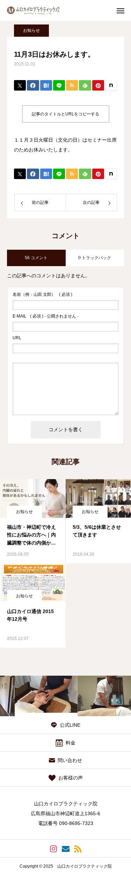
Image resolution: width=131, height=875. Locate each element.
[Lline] (59, 85)
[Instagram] (53, 848)
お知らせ (31, 30)
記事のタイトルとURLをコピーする (65, 114)
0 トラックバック (94, 257)
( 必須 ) (42, 294)
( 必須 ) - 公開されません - (46, 316)
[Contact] (65, 848)
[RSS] (78, 848)
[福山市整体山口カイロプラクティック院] (40, 10)
